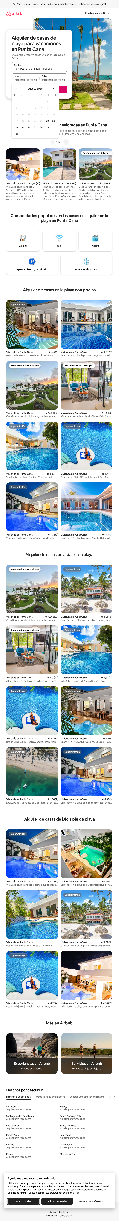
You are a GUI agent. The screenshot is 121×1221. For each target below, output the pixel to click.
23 (53, 121)
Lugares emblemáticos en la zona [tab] (87, 1096)
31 (17, 133)
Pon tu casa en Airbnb (97, 13)
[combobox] (39, 69)
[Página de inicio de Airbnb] (14, 13)
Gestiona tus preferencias (91, 1201)
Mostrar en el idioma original (91, 4)
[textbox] (25, 80)
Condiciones (66, 1215)
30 (53, 127)
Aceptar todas (23, 1201)
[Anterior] (52, 142)
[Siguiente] (66, 142)
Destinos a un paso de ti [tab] (18, 1096)
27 (35, 127)
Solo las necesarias (57, 1201)
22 (47, 121)
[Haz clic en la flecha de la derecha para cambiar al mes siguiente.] (53, 89)
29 (47, 127)
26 (29, 127)
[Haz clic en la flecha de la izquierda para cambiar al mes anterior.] (17, 89)
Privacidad (51, 1215)
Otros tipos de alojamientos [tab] (50, 1096)
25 (23, 127)
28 (41, 127)
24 (16, 127)
